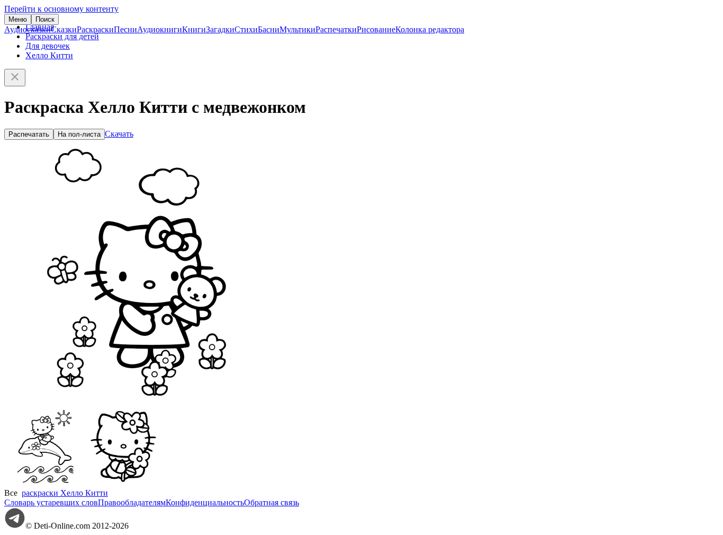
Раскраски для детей (62, 36)
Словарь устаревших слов (51, 502)
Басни (268, 29)
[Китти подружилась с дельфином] (44, 483)
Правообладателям (132, 502)
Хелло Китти (49, 55)
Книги (194, 29)
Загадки (220, 29)
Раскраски (95, 29)
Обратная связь (271, 502)
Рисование (376, 29)
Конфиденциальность (205, 502)
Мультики (297, 29)
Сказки (64, 29)
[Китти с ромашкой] (123, 483)
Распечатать (28, 134)
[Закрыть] (14, 77)
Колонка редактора (429, 29)
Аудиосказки (27, 29)
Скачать (119, 133)
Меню (17, 19)
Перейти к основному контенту (61, 8)
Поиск (45, 19)
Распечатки (336, 29)
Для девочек (47, 45)
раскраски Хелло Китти (65, 492)
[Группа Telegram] (14, 525)
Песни (125, 29)
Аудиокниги (159, 29)
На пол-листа (79, 134)
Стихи (246, 29)
